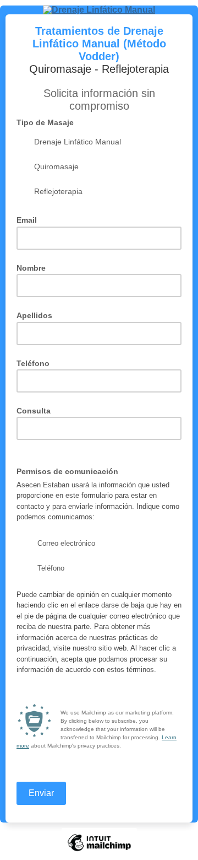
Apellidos (34, 315)
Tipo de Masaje (48, 122)
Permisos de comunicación (70, 471)
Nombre (31, 268)
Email (29, 219)
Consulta (33, 411)
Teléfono (33, 363)
